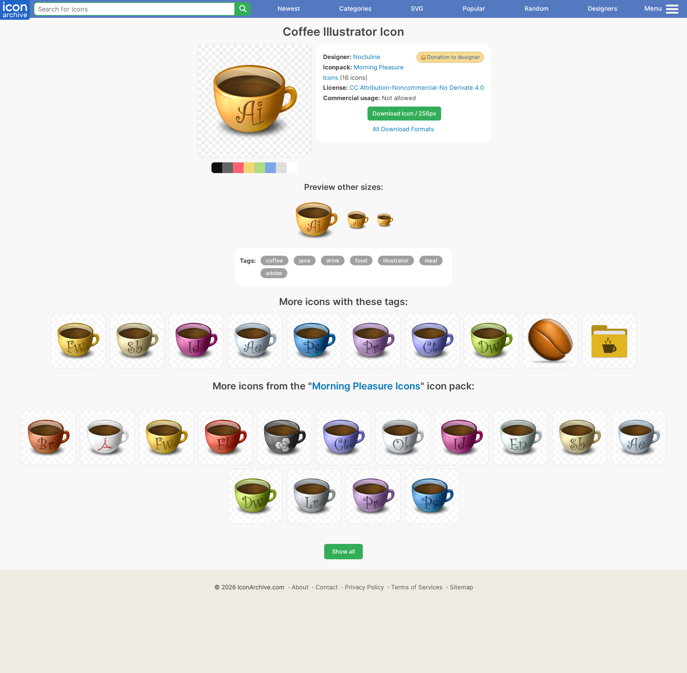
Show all (343, 551)
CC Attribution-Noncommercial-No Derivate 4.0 (417, 87)
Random (537, 8)
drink (332, 260)
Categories (355, 8)
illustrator (396, 260)
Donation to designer (453, 57)
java (304, 260)
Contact (327, 587)
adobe (274, 273)
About (300, 587)
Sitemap (461, 587)
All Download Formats (403, 129)
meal (431, 260)
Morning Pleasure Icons (366, 386)
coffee (274, 260)
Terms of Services (417, 587)
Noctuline (366, 56)
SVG (417, 8)
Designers (602, 8)
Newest (289, 8)
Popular (474, 8)
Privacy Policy (364, 587)
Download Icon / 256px (404, 113)
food (361, 260)
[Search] (242, 9)
